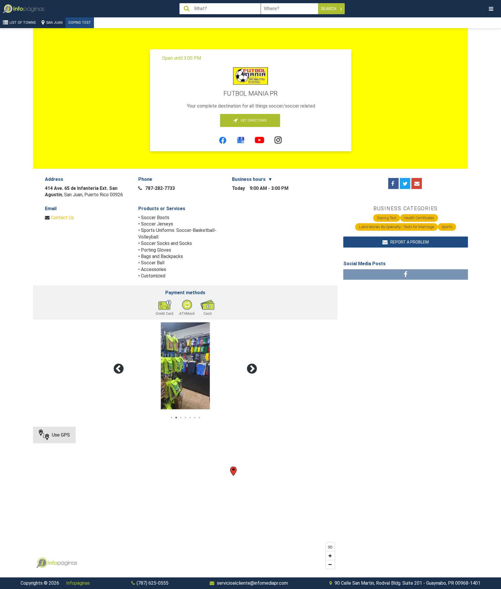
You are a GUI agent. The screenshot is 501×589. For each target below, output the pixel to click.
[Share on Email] (416, 183)
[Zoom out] (330, 564)
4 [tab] (185, 417)
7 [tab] (199, 417)
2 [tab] (176, 417)
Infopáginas (78, 583)
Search (329, 8)
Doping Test (79, 23)
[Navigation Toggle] (491, 8)
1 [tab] (171, 417)
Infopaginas (42, 563)
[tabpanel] (185, 365)
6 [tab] (194, 417)
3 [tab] (180, 417)
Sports (447, 227)
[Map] (185, 499)
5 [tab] (189, 417)
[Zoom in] (330, 555)
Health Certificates (419, 218)
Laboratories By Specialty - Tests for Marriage (396, 227)
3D (330, 546)
